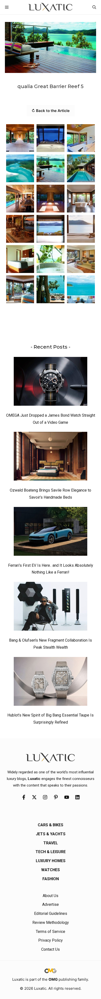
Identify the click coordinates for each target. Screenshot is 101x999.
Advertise (50, 904)
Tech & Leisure (51, 851)
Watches (50, 870)
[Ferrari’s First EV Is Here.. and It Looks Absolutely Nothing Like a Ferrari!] (50, 532)
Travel (50, 843)
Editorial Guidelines (50, 913)
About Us (50, 895)
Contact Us (50, 949)
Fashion (50, 879)
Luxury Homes (50, 860)
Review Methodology (50, 922)
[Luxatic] (50, 7)
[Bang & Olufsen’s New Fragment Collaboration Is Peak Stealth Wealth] (50, 607)
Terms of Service (50, 931)
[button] (94, 7)
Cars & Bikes (50, 825)
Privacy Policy (50, 940)
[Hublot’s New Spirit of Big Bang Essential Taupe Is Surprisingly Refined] (50, 682)
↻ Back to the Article (51, 110)
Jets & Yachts (50, 834)
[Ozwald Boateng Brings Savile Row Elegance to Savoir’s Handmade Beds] (50, 457)
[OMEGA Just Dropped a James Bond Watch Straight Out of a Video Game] (50, 382)
